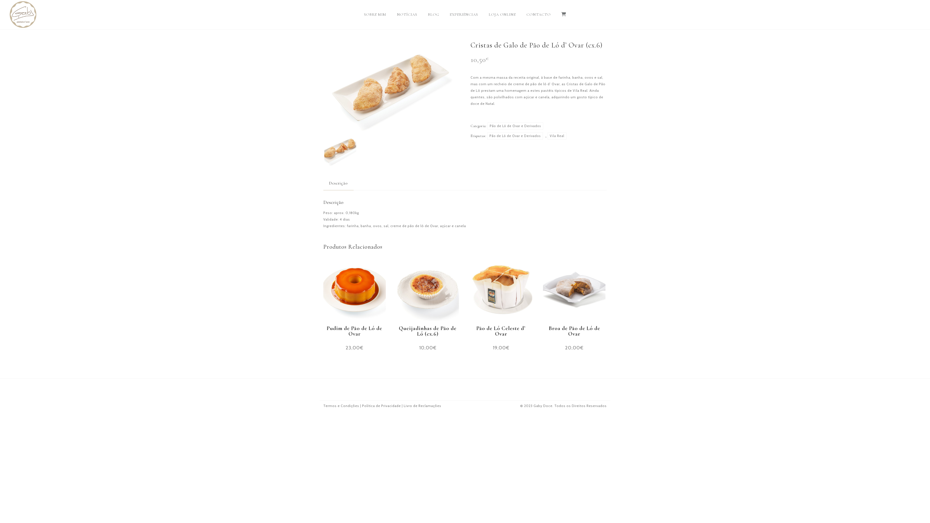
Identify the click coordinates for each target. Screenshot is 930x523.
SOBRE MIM (375, 14)
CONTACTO (539, 14)
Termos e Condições (341, 406)
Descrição (338, 183)
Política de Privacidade (381, 406)
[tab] (338, 183)
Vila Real (557, 136)
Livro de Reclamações (422, 406)
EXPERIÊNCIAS (464, 14)
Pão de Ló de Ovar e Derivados (515, 126)
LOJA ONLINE (502, 14)
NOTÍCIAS (407, 14)
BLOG (433, 14)
